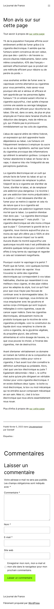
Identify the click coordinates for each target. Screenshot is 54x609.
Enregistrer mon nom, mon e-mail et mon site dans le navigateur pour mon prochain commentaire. (27, 567)
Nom (7, 524)
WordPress (34, 603)
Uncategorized (35, 426)
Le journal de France (14, 5)
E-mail (8, 537)
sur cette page (36, 33)
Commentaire (12, 492)
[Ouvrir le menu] (49, 5)
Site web (8, 550)
